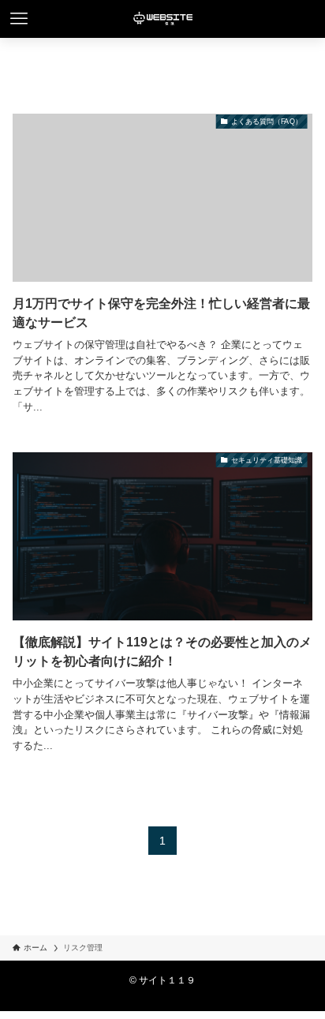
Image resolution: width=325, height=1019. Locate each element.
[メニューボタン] (19, 19)
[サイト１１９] (162, 19)
